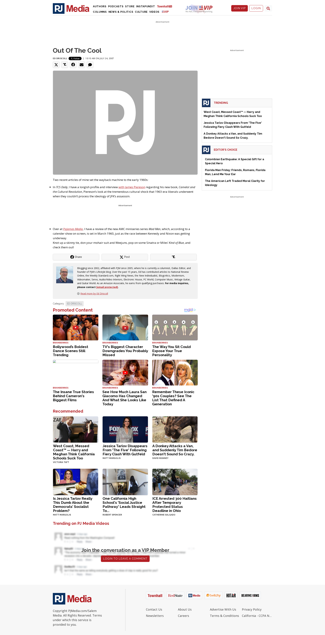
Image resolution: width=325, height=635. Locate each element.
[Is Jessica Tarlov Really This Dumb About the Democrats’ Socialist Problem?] (75, 481)
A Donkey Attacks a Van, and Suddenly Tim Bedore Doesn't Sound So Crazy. (174, 450)
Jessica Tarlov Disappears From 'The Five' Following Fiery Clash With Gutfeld (125, 450)
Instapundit (145, 6)
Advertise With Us (223, 609)
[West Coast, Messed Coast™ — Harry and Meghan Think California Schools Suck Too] (75, 429)
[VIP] (165, 11)
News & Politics (121, 11)
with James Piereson (131, 187)
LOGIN (256, 8)
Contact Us (154, 609)
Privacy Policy (252, 609)
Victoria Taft (61, 462)
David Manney (160, 458)
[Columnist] (66, 274)
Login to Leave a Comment (125, 558)
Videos (154, 11)
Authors (99, 6)
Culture (141, 11)
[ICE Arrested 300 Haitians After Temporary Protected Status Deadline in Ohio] (175, 481)
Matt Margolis (112, 458)
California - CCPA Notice (257, 616)
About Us (185, 609)
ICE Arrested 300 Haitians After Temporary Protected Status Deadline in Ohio (174, 504)
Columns (100, 11)
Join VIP (239, 8)
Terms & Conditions (224, 616)
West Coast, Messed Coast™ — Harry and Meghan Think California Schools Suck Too (74, 452)
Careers (183, 616)
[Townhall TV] (165, 6)
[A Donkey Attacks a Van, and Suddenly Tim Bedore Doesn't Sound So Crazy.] (175, 429)
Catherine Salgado (163, 515)
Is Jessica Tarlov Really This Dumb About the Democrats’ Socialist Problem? (72, 504)
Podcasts (116, 6)
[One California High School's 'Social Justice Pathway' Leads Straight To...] (125, 481)
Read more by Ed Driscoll (94, 293)
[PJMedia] (71, 8)
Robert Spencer (112, 515)
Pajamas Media (73, 229)
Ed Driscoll (60, 58)
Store (130, 6)
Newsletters (155, 616)
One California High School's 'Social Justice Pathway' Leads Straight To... (124, 504)
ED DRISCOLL (74, 303)
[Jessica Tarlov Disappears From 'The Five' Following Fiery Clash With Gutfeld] (125, 429)
